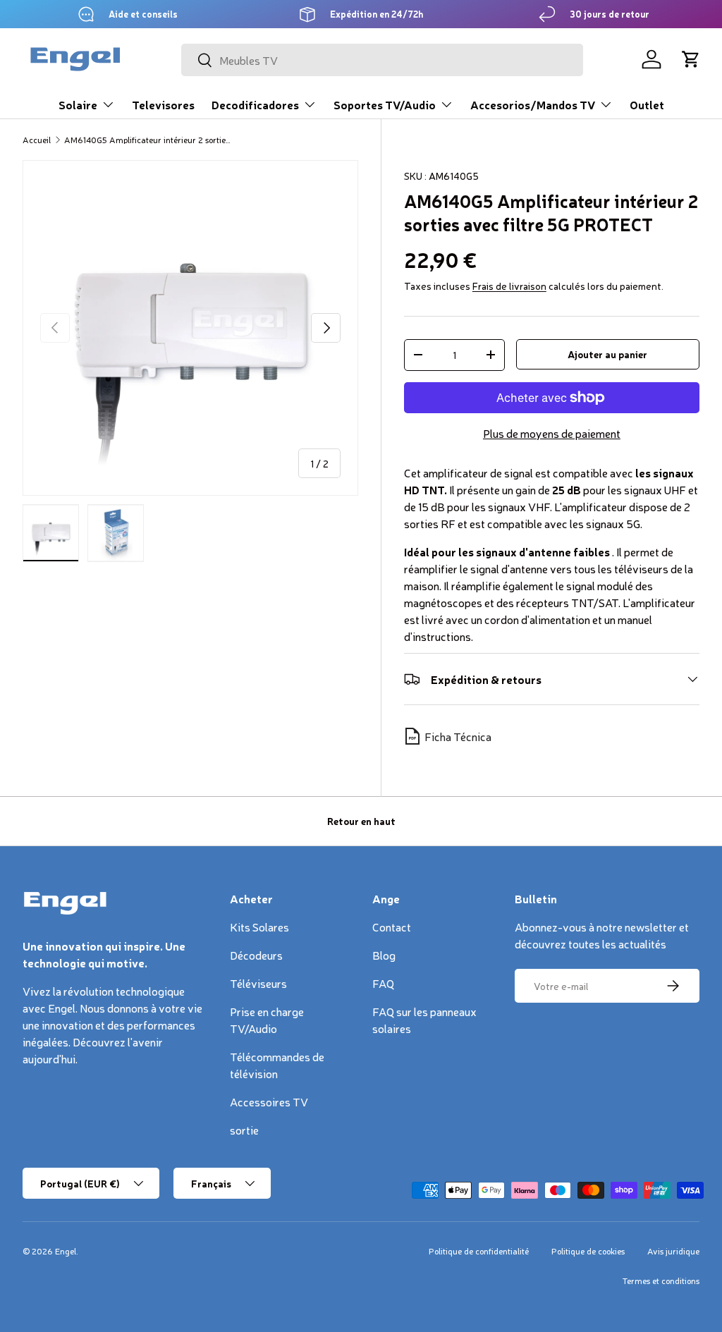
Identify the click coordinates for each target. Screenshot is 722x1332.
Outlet (647, 104)
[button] (690, 59)
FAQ (383, 983)
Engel (65, 1251)
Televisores (163, 104)
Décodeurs (256, 955)
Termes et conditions (661, 1280)
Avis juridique (673, 1251)
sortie (244, 1129)
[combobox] (382, 60)
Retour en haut (361, 820)
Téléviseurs (258, 983)
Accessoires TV (269, 1101)
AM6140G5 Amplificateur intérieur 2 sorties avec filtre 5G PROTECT (148, 139)
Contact (391, 926)
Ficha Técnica (457, 736)
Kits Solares (259, 926)
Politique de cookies (588, 1251)
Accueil (37, 139)
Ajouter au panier (607, 354)
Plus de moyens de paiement (551, 433)
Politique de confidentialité (479, 1251)
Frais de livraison (509, 285)
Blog (384, 955)
